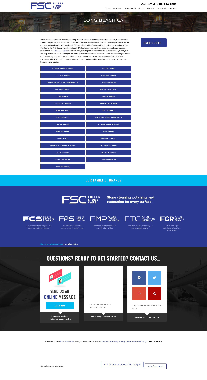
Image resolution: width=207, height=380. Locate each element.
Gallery (141, 8)
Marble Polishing (62, 117)
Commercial (130, 8)
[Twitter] (154, 278)
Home (108, 8)
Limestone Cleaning (62, 103)
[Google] (139, 293)
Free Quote (161, 8)
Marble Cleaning (108, 110)
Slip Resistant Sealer (108, 145)
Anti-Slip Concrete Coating (62, 68)
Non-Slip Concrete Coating (108, 124)
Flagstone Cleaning (108, 82)
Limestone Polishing (108, 103)
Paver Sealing (62, 138)
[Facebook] (139, 278)
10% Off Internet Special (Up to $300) (122, 364)
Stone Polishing (62, 152)
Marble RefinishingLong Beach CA (108, 117)
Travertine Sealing (62, 166)
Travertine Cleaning (62, 159)
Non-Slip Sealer (62, 131)
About (149, 8)
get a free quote (155, 366)
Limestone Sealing (62, 110)
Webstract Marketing (109, 341)
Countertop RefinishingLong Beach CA (62, 82)
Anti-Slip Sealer (108, 68)
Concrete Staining (108, 75)
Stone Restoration (108, 152)
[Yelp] (154, 293)
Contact (172, 8)
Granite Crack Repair (108, 89)
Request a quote (58, 316)
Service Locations (55, 244)
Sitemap (122, 341)
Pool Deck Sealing (108, 138)
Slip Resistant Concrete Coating (62, 145)
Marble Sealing (63, 124)
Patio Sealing (108, 131)
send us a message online (60, 319)
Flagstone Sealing (62, 89)
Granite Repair (62, 96)
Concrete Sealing (63, 75)
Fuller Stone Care (60, 51)
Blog (144, 341)
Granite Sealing (108, 96)
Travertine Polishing (108, 159)
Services (117, 8)
